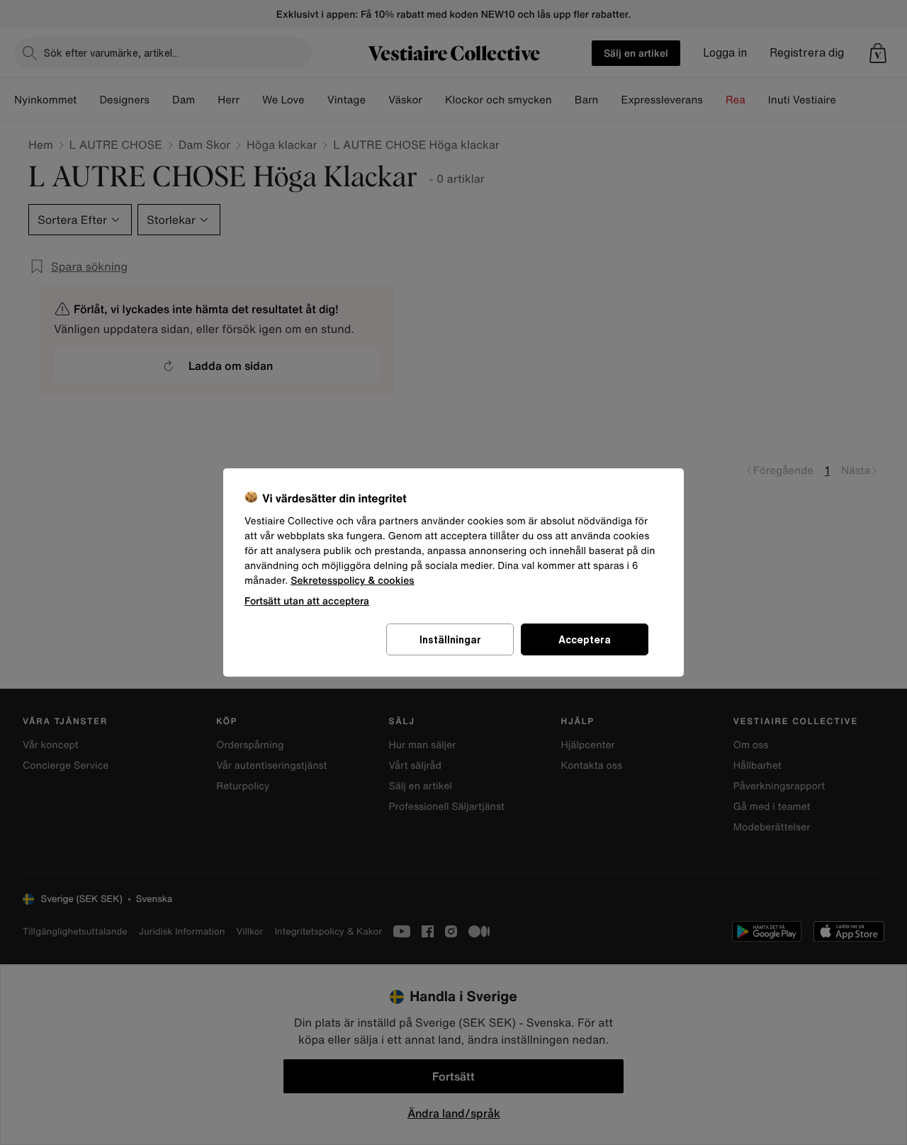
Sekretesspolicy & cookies (353, 580)
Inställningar (450, 639)
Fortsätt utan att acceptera (306, 600)
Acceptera (584, 639)
